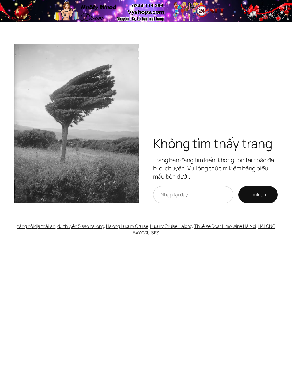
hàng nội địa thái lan (36, 226)
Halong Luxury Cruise (127, 226)
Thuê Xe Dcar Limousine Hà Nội (225, 226)
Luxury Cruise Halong (171, 226)
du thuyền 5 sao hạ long (80, 226)
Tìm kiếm (258, 194)
